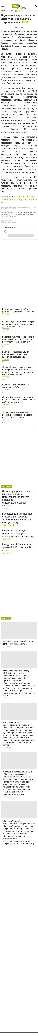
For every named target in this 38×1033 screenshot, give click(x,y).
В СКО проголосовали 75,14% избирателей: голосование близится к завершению (15, 354)
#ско (34, 213)
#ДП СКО (14, 214)
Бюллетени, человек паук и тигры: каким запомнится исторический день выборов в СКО (18, 324)
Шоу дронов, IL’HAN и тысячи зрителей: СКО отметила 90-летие (17, 547)
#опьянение (4, 216)
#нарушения (29, 214)
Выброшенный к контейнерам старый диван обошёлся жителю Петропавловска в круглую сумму (18, 518)
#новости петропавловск (24, 213)
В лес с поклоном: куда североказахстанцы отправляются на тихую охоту (18, 533)
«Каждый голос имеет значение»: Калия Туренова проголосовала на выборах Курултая (18, 400)
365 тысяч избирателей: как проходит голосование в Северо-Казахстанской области (17, 415)
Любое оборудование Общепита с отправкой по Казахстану (18, 642)
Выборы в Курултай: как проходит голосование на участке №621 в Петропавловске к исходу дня (18, 339)
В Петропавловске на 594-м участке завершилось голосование (18, 310)
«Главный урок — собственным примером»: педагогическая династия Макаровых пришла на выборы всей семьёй (17, 371)
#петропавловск (6, 214)
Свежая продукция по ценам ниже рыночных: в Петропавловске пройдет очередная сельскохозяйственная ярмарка (17, 498)
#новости (3, 213)
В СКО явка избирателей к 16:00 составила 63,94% (17, 385)
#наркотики (12, 216)
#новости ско (11, 213)
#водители (21, 214)
